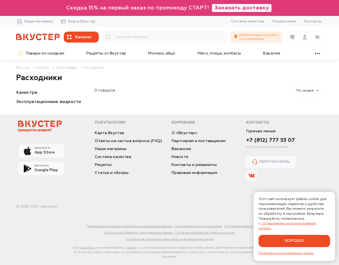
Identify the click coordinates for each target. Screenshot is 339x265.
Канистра (26, 92)
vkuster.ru (87, 247)
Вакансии (181, 149)
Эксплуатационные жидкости (48, 102)
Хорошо (294, 241)
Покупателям (284, 21)
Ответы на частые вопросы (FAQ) (128, 141)
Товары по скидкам (45, 53)
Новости (179, 157)
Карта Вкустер (81, 21)
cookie (131, 247)
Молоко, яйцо (161, 53)
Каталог (43, 67)
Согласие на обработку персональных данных (138, 232)
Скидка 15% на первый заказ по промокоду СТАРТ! (167, 8)
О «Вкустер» (184, 133)
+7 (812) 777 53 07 (270, 140)
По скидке (305, 90)
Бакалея (271, 53)
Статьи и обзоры (112, 173)
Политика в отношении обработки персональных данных (130, 226)
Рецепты (103, 165)
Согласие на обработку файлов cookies (205, 232)
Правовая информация (194, 173)
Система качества (247, 21)
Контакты (313, 21)
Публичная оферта (238, 226)
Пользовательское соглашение (198, 226)
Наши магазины (38, 21)
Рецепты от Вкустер (106, 53)
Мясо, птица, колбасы (219, 53)
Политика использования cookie (286, 253)
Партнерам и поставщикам (198, 141)
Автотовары (66, 67)
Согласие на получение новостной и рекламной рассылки (170, 239)
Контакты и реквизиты (194, 165)
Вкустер (23, 67)
